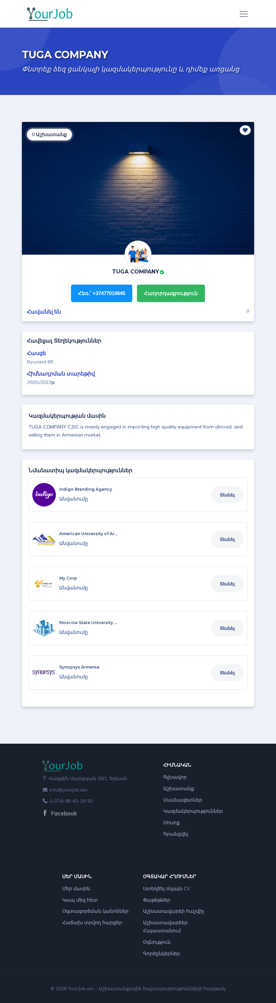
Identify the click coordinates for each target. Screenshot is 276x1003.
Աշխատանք (178, 788)
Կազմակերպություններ (193, 811)
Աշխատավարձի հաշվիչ (173, 911)
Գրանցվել (175, 834)
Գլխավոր (175, 777)
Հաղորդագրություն (171, 293)
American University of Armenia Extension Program (114, 533)
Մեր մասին (76, 888)
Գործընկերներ (161, 953)
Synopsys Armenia (79, 667)
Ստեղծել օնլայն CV (166, 888)
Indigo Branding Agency (85, 489)
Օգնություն (157, 942)
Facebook (63, 813)
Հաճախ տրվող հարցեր (92, 922)
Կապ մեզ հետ (80, 900)
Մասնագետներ (182, 800)
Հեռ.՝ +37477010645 (101, 293)
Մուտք (171, 822)
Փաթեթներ (156, 900)
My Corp (68, 578)
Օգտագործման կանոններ (95, 911)
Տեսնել (227, 494)
